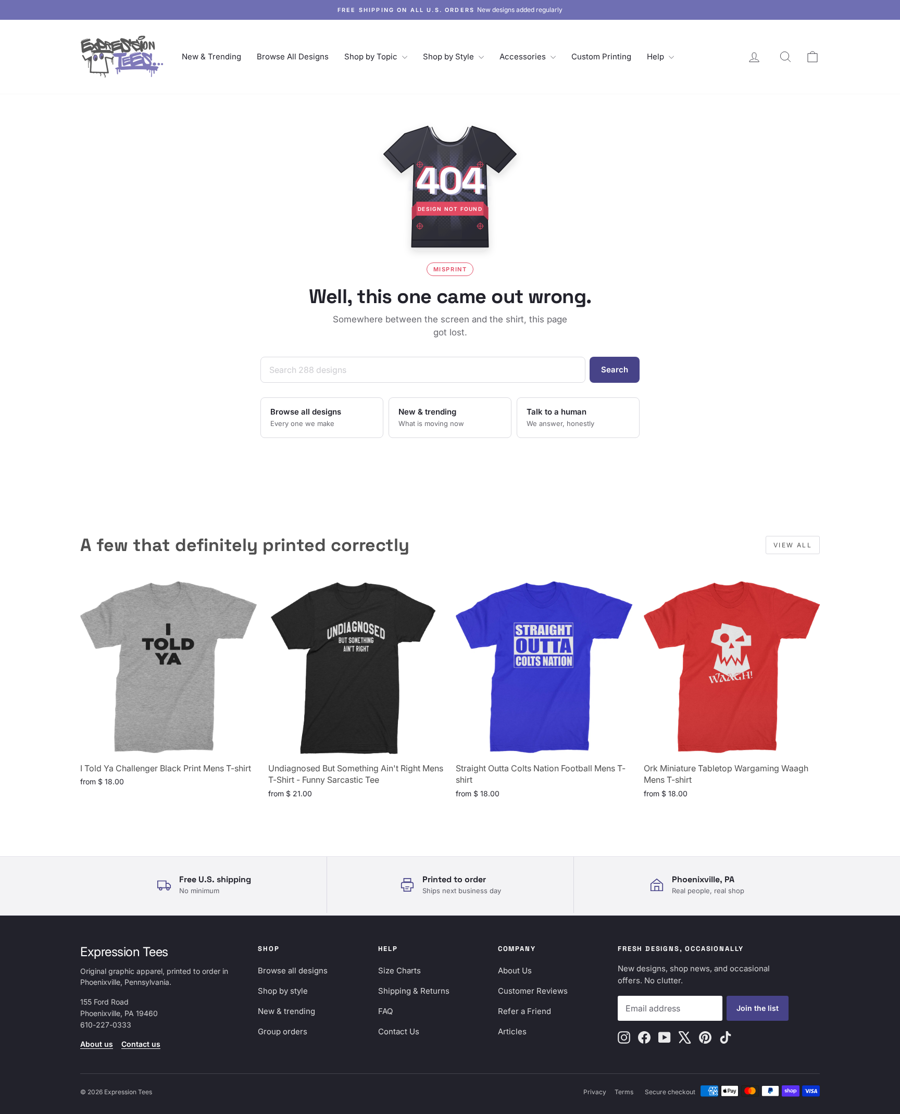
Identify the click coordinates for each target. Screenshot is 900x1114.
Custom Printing (601, 56)
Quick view (168, 745)
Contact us (140, 1044)
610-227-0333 (105, 1024)
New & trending (286, 1011)
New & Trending (211, 56)
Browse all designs (293, 970)
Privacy (594, 1092)
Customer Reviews (533, 991)
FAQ (385, 1011)
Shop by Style (449, 56)
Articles (512, 1031)
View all (792, 545)
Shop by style (283, 991)
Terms (624, 1092)
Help (656, 56)
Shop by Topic (371, 56)
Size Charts (399, 970)
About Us (515, 970)
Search (614, 369)
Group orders (282, 1031)
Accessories (523, 56)
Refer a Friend (524, 1011)
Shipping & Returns (413, 991)
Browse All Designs (293, 56)
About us (96, 1044)
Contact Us (398, 1031)
